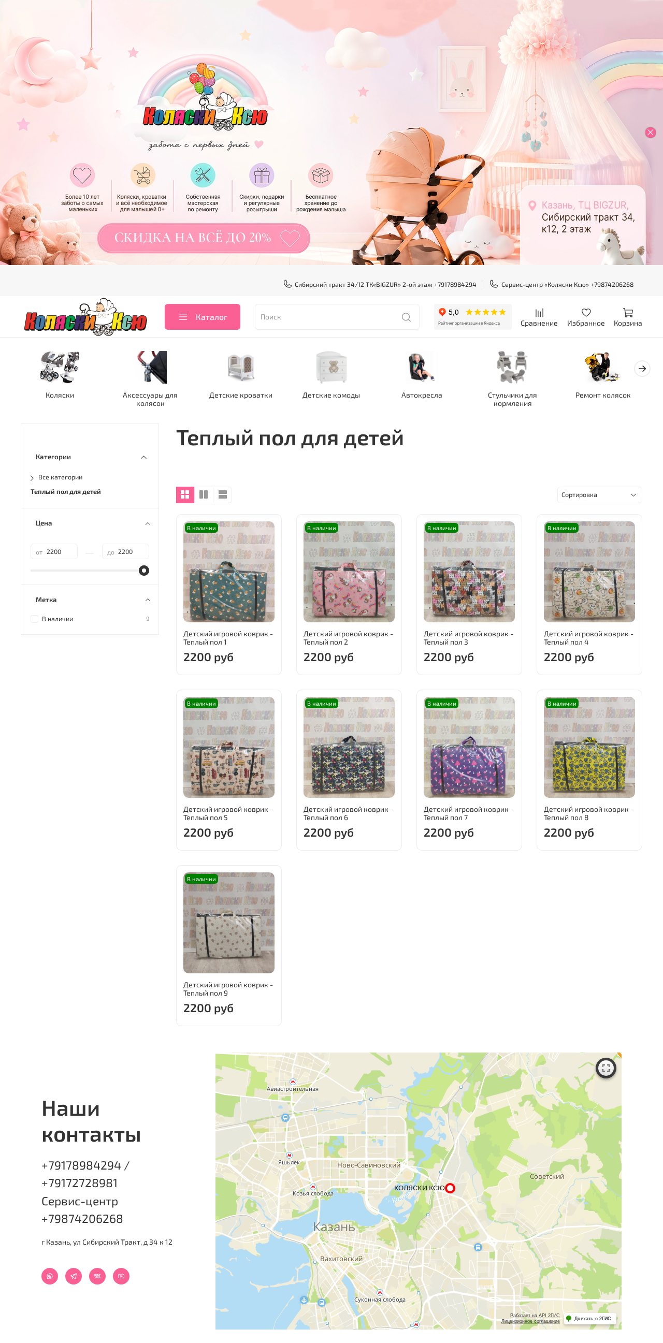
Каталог (211, 317)
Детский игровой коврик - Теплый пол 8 (588, 813)
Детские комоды (331, 394)
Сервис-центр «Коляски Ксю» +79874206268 (567, 284)
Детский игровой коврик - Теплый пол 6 (348, 813)
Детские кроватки (240, 394)
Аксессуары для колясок (150, 398)
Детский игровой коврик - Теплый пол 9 (228, 988)
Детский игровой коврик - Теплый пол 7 (468, 813)
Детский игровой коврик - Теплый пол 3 (468, 637)
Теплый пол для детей (66, 491)
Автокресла (421, 394)
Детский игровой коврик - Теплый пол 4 (588, 637)
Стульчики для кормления (512, 398)
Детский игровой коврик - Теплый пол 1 (228, 637)
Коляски (60, 394)
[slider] (144, 570)
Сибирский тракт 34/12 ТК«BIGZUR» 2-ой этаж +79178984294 (386, 284)
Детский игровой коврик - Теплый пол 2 (348, 637)
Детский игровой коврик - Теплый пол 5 (228, 813)
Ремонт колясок (603, 394)
